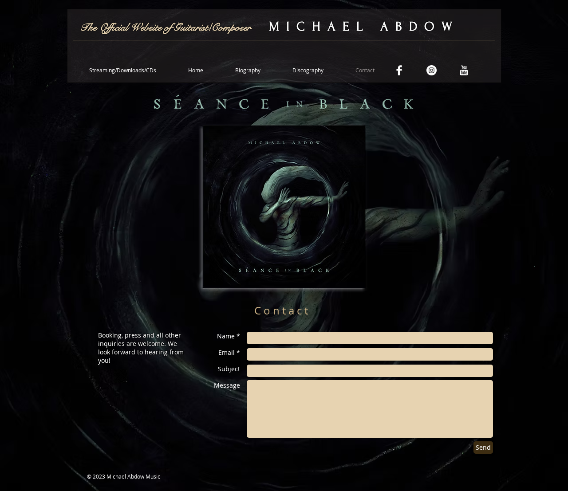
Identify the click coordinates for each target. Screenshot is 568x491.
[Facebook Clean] (399, 70)
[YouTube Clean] (464, 70)
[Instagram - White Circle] (431, 70)
